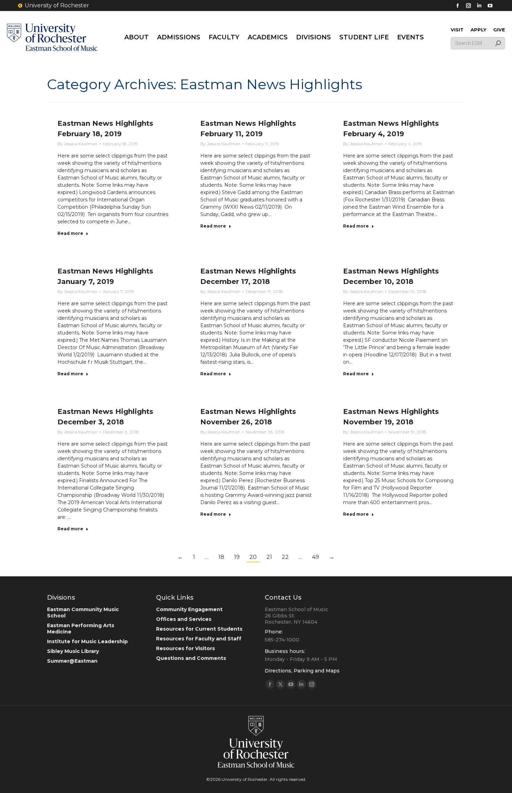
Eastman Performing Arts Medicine (80, 628)
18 (221, 557)
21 (269, 557)
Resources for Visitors (185, 648)
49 (315, 557)
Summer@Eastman (72, 661)
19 (237, 557)
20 (253, 557)
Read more (70, 233)
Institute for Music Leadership (87, 641)
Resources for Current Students (199, 629)
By (77, 143)
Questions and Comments (191, 658)
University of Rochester (57, 5)
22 (285, 557)
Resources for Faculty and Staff (198, 639)
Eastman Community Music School (83, 612)
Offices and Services (183, 619)
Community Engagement (189, 609)
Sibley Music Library (73, 651)
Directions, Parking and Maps (302, 671)
